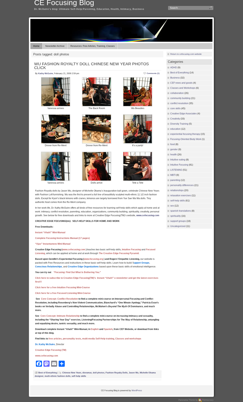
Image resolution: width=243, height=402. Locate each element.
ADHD (173, 67)
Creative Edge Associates (183, 113)
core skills (175, 108)
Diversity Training (179, 123)
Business (175, 77)
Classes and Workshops (182, 88)
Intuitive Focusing (179, 164)
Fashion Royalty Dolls (117, 372)
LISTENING (176, 170)
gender (174, 149)
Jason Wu (134, 372)
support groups (178, 221)
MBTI (173, 175)
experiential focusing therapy (185, 134)
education (175, 129)
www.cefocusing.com (147, 215)
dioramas (87, 372)
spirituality (175, 216)
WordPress (137, 390)
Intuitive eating (177, 159)
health (173, 154)
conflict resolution (179, 103)
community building (180, 98)
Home (36, 46)
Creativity (175, 118)
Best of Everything (47, 372)
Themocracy (208, 400)
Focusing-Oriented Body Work (185, 139)
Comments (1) (153, 73)
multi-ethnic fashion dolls (57, 376)
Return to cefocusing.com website (186, 54)
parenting (175, 180)
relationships (177, 190)
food (172, 144)
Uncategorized (177, 226)
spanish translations (180, 211)
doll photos (98, 372)
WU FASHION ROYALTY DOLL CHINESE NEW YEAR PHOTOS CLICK (91, 66)
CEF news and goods (181, 83)
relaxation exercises (180, 195)
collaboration (177, 93)
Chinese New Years (71, 372)
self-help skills (79, 376)
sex (172, 205)
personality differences (182, 185)
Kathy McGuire (45, 73)
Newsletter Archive (55, 46)
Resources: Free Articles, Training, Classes (92, 46)
